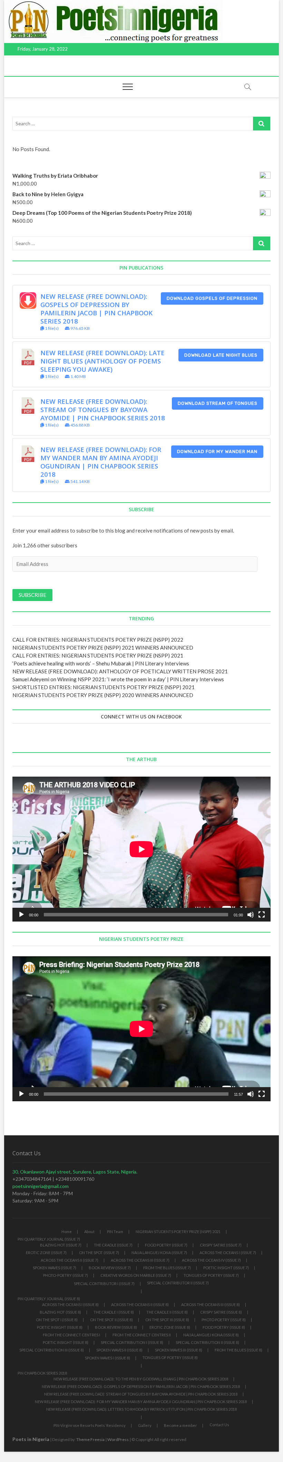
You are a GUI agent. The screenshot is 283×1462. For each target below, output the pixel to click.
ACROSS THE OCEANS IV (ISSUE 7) (211, 1260)
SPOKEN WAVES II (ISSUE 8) (119, 1350)
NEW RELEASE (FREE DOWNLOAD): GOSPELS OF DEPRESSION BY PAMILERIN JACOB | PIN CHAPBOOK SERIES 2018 (96, 308)
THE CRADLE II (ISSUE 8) (167, 1312)
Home (66, 1231)
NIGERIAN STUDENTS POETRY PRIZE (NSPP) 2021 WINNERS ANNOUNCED (102, 647)
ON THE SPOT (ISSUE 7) (99, 1252)
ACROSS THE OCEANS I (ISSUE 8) (70, 1304)
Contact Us (219, 1424)
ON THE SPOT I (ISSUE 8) (57, 1319)
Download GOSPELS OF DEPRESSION (212, 298)
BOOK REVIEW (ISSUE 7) (110, 1267)
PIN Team (115, 1231)
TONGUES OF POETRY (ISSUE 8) (170, 1357)
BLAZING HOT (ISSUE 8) (60, 1312)
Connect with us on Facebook (141, 716)
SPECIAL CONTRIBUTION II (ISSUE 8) (207, 1342)
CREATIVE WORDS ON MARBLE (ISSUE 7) (135, 1275)
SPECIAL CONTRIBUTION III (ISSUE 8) (51, 1350)
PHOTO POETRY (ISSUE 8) (224, 1319)
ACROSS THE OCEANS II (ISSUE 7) (69, 1260)
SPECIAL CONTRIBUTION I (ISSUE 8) (132, 1342)
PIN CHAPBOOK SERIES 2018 (42, 1373)
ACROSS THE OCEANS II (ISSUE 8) (140, 1304)
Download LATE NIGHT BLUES (220, 355)
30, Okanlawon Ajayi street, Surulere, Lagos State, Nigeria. (74, 1172)
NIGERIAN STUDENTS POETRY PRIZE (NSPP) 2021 (178, 1231)
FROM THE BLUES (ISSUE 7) (167, 1267)
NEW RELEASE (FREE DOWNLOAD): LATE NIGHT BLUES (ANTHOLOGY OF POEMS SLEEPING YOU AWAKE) (102, 361)
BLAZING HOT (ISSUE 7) (60, 1245)
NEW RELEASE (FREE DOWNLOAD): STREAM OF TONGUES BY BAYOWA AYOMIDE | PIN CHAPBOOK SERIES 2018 (102, 409)
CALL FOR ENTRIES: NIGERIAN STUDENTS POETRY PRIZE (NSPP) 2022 (97, 640)
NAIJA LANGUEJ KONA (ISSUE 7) (159, 1252)
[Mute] (250, 914)
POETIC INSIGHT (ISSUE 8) (59, 1327)
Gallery (145, 1425)
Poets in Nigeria (30, 1439)
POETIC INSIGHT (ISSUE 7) (226, 1267)
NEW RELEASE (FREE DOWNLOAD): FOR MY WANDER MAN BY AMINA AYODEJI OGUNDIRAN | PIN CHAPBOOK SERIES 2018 (100, 461)
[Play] (21, 914)
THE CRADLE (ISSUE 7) (113, 1245)
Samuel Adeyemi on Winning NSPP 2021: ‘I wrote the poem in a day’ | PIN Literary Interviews (118, 679)
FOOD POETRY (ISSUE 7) (166, 1245)
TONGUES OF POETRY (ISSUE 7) (211, 1275)
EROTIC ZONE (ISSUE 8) (169, 1327)
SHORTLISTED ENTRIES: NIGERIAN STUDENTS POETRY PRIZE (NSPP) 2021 (103, 687)
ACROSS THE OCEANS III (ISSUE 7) (140, 1260)
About (89, 1231)
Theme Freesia (90, 1439)
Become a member (180, 1425)
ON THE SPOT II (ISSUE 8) (111, 1319)
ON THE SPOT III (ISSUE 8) (167, 1319)
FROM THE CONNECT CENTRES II (142, 1335)
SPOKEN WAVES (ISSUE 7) (54, 1267)
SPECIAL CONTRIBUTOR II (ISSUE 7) (178, 1283)
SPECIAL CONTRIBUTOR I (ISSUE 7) (104, 1283)
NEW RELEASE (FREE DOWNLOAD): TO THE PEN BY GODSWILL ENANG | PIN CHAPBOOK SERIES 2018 (140, 1379)
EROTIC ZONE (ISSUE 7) (46, 1252)
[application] (141, 849)
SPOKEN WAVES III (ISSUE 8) (178, 1350)
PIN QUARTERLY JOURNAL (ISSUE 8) (49, 1298)
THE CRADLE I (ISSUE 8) (114, 1312)
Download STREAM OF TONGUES (217, 403)
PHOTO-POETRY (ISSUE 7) (65, 1275)
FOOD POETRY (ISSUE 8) (224, 1327)
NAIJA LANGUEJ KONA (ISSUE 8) (211, 1335)
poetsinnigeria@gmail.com (40, 1186)
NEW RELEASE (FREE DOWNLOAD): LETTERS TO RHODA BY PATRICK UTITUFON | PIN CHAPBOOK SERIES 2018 (141, 1409)
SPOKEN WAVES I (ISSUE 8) (107, 1358)
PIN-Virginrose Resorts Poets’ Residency (89, 1425)
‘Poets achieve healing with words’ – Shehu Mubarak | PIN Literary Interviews (100, 663)
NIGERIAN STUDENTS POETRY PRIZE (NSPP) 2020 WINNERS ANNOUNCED (102, 695)
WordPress (118, 1439)
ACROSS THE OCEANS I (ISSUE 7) (227, 1252)
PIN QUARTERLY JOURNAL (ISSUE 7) (49, 1239)
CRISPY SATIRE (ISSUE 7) (221, 1245)
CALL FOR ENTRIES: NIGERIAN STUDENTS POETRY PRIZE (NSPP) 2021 (97, 655)
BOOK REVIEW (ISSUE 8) (116, 1327)
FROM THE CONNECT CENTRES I (71, 1335)
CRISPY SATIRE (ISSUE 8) (221, 1312)
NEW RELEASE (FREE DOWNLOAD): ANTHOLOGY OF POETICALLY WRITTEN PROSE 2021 (120, 671)
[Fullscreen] (261, 914)
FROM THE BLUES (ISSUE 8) (238, 1350)
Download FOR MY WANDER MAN (217, 451)
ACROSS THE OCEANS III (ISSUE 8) (210, 1304)
